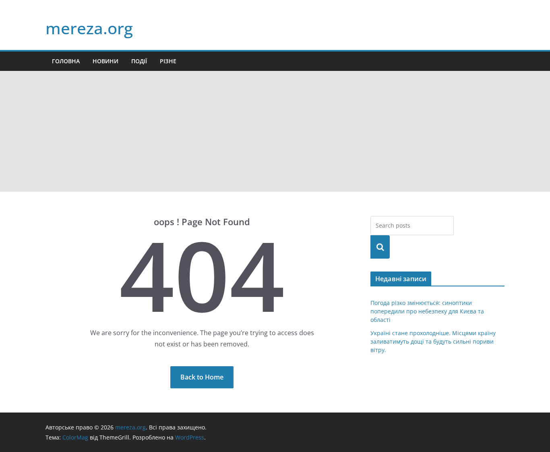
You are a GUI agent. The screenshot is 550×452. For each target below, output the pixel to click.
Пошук (380, 246)
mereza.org (89, 28)
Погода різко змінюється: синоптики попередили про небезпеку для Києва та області (427, 311)
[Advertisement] (275, 131)
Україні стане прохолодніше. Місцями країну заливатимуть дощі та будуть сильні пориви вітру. (433, 341)
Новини (105, 61)
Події (139, 61)
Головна (66, 61)
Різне (168, 61)
